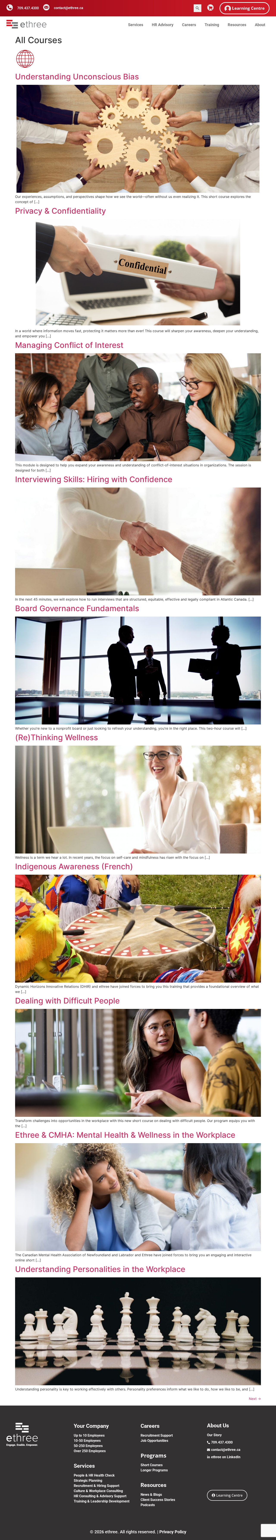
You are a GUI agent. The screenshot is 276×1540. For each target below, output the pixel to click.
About (260, 24)
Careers (189, 24)
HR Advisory (162, 24)
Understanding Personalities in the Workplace (100, 1269)
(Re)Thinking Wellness (56, 737)
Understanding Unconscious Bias (77, 76)
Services (135, 24)
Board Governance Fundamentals (77, 608)
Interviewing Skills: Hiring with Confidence (93, 479)
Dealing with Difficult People (67, 1000)
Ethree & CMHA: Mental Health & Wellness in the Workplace (125, 1135)
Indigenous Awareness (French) (74, 866)
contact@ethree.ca (68, 8)
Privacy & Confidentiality (60, 211)
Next (255, 1398)
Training (212, 24)
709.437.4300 (28, 8)
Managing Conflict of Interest (69, 345)
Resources (237, 24)
